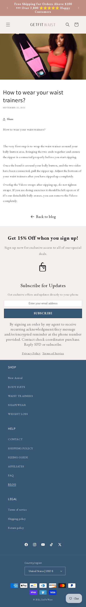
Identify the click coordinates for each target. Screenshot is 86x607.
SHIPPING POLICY (20, 448)
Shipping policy (17, 519)
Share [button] (10, 119)
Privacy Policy (31, 353)
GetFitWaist (47, 599)
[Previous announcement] (7, 7)
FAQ (11, 475)
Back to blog (46, 216)
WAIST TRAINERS (20, 396)
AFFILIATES (16, 466)
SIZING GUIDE (18, 457)
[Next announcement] (78, 7)
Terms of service (17, 509)
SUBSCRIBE (43, 313)
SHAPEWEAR (17, 405)
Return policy (16, 528)
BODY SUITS (16, 387)
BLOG (12, 484)
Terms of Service (53, 353)
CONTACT (15, 439)
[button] (8, 24)
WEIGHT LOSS (18, 414)
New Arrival (15, 378)
